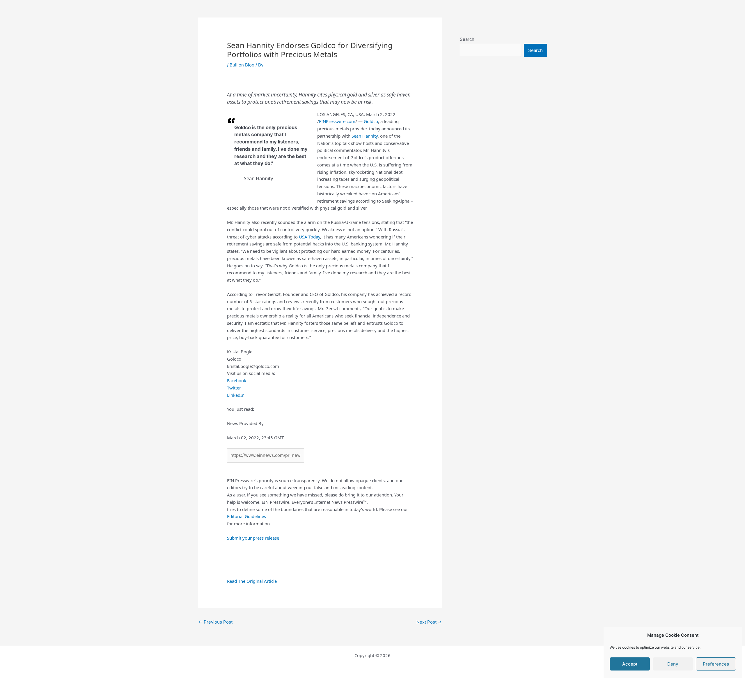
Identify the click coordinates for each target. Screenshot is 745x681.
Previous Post (215, 622)
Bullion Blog (242, 65)
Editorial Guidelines (246, 516)
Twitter (234, 388)
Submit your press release (253, 538)
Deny (672, 664)
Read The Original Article (252, 581)
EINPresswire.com (337, 121)
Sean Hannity (365, 136)
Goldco (371, 121)
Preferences (716, 664)
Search (467, 39)
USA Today (309, 237)
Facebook (236, 380)
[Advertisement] (503, 191)
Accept (630, 664)
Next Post (429, 622)
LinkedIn (235, 395)
